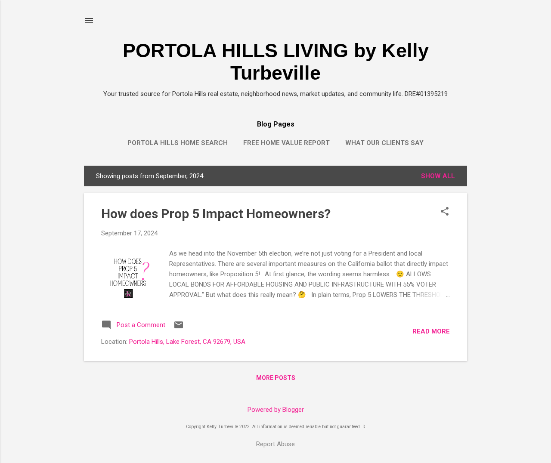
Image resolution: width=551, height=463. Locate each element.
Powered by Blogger (276, 410)
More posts (275, 377)
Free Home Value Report (286, 143)
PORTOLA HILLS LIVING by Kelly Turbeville (276, 62)
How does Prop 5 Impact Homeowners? (216, 213)
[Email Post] (178, 328)
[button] (445, 212)
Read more (431, 331)
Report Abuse (275, 444)
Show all (438, 176)
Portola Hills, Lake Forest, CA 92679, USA (187, 342)
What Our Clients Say (384, 143)
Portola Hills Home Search (177, 143)
